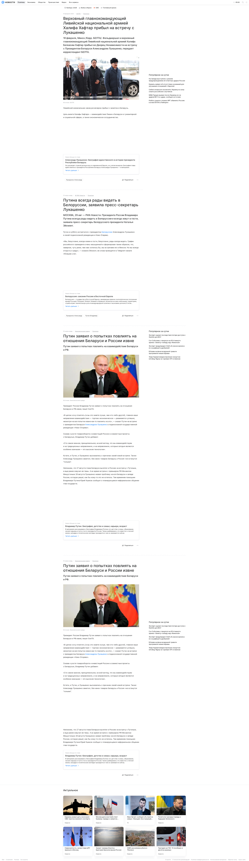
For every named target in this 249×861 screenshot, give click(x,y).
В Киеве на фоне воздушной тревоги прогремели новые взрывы (163, 352)
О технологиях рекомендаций (180, 859)
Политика (86, 13)
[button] (101, 78)
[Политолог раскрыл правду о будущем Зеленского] (171, 810)
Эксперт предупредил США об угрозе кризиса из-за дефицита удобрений (167, 347)
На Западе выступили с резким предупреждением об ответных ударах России (167, 80)
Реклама (16, 859)
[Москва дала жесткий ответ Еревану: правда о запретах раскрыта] (109, 810)
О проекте (168, 859)
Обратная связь (232, 859)
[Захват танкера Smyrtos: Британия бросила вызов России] (109, 841)
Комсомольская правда (82, 331)
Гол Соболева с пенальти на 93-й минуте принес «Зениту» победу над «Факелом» (165, 341)
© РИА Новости (80, 195)
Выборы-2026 (72, 8)
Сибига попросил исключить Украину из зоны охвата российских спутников (166, 91)
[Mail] (3, 2)
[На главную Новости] (9, 2)
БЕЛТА (78, 13)
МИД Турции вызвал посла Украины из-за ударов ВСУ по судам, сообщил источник (165, 96)
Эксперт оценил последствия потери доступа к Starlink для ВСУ (167, 336)
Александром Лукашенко (96, 425)
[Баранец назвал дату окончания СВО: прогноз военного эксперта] (77, 810)
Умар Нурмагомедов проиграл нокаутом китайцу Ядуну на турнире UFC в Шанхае (164, 358)
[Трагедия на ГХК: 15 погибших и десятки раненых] (171, 841)
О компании (9, 859)
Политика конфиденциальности (200, 859)
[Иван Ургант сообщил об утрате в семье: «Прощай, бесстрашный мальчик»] (140, 810)
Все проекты (24, 859)
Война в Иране (86, 8)
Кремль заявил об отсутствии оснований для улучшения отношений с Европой (166, 85)
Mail (3, 859)
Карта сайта (242, 859)
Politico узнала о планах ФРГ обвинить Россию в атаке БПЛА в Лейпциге (167, 101)
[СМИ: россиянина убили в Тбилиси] (140, 841)
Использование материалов (218, 859)
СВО (97, 8)
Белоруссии (107, 232)
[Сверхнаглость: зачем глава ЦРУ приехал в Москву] (77, 841)
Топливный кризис (109, 8)
